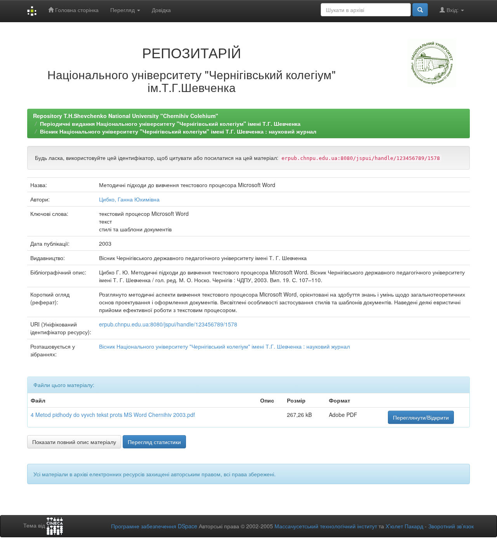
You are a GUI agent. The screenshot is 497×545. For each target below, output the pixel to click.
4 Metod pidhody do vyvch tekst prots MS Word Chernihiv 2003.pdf (113, 414)
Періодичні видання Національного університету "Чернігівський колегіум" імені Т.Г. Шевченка (170, 123)
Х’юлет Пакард (404, 526)
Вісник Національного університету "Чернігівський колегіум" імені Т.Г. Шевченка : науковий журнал (178, 131)
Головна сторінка (76, 10)
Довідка (161, 10)
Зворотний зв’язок (451, 526)
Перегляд (123, 10)
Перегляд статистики (154, 442)
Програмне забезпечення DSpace (154, 526)
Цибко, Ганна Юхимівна (129, 199)
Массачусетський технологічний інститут (326, 526)
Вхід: (452, 10)
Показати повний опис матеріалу (74, 442)
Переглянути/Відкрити (421, 417)
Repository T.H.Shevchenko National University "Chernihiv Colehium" (125, 116)
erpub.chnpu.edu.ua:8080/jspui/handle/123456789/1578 (168, 324)
